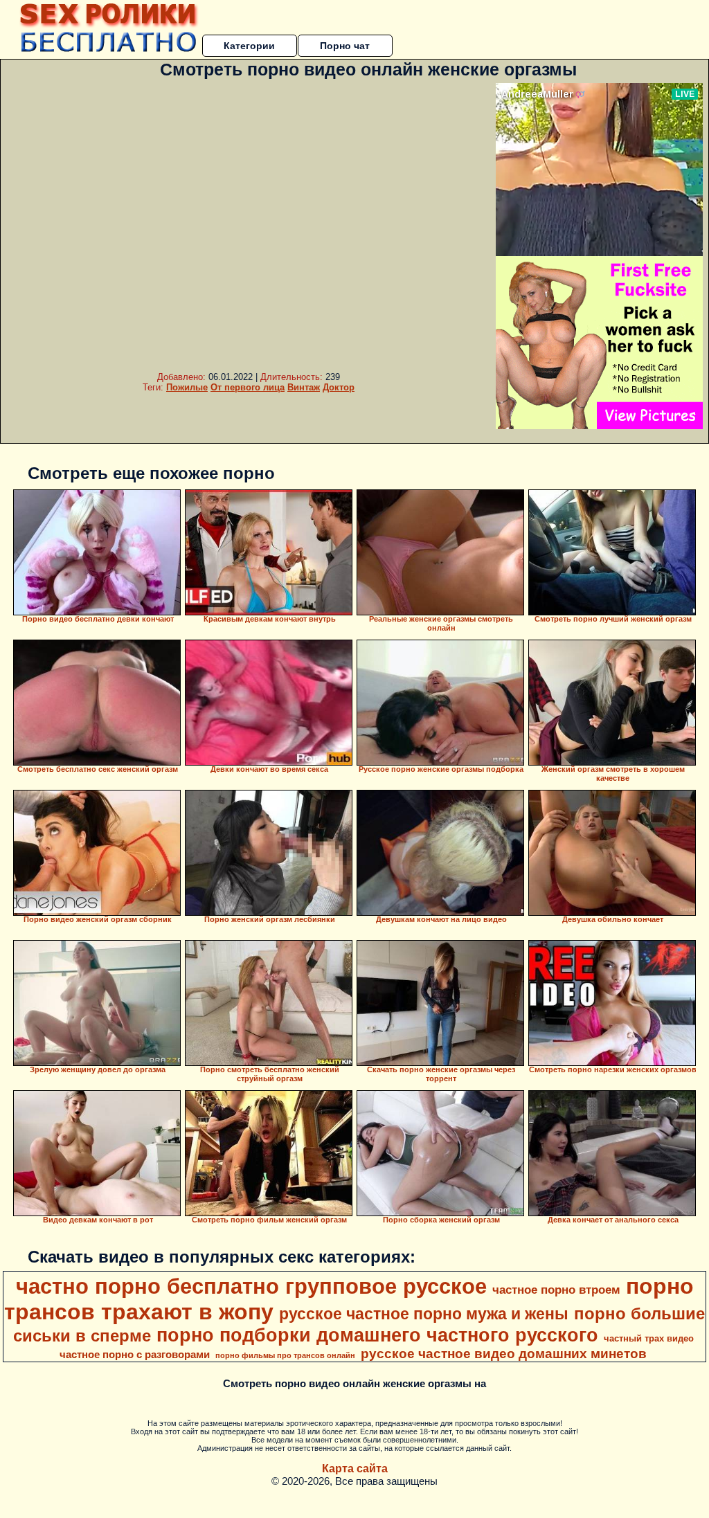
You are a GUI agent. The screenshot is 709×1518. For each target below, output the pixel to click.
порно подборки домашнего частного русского (377, 1335)
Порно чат (345, 45)
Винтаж (303, 387)
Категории (249, 45)
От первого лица (247, 387)
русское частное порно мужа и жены (423, 1314)
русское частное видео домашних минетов (504, 1353)
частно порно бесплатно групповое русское (251, 1286)
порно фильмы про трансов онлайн (285, 1355)
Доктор (338, 387)
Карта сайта (355, 1468)
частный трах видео (649, 1338)
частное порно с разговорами (135, 1354)
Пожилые (187, 387)
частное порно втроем (556, 1289)
